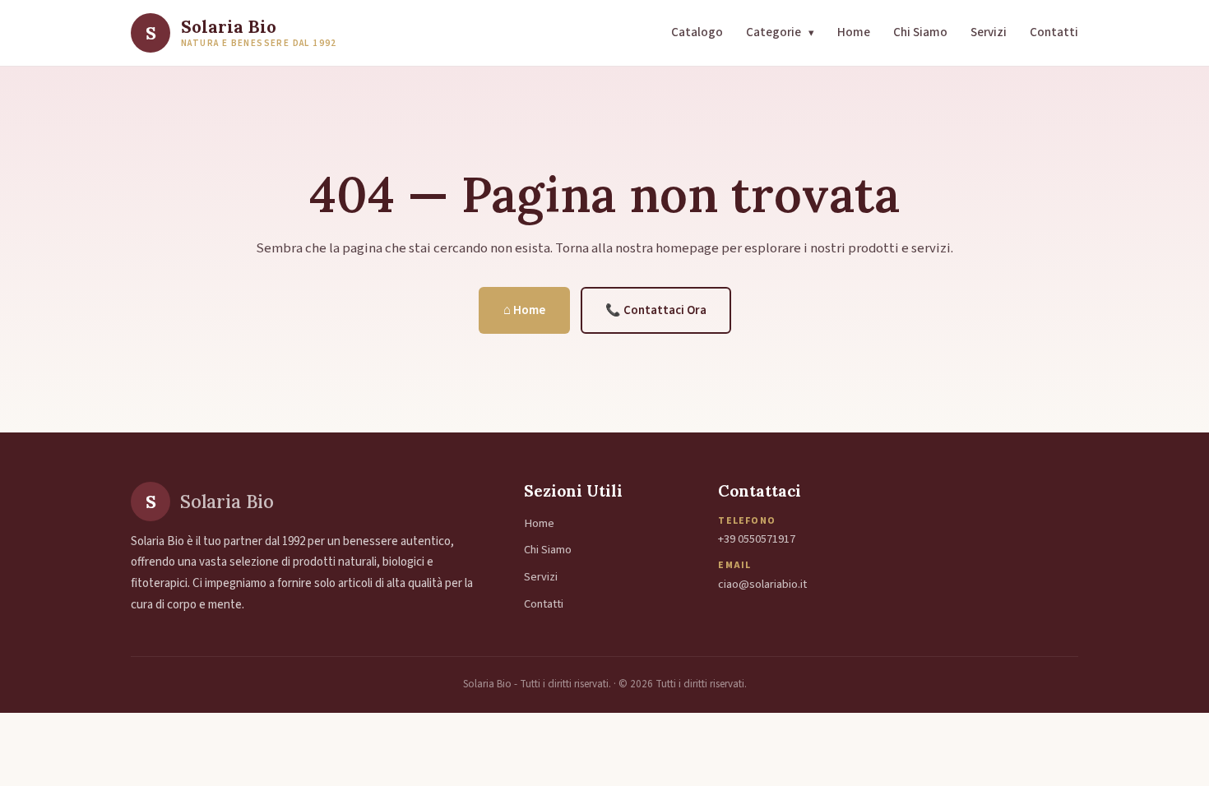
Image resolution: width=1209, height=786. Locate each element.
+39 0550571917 (756, 539)
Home (853, 32)
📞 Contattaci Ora (655, 310)
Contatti (1054, 32)
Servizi (988, 32)
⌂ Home (524, 310)
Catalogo (697, 32)
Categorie (780, 32)
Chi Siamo (920, 32)
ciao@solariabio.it (762, 584)
